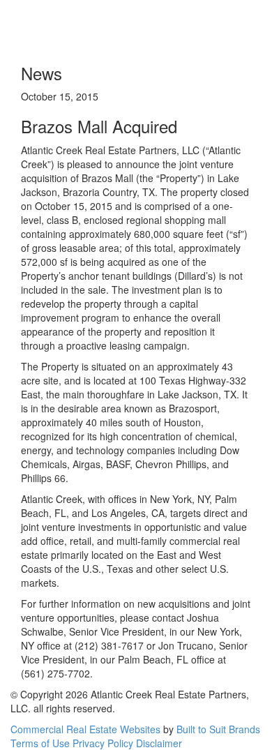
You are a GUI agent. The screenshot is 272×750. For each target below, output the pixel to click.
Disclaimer (159, 743)
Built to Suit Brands (218, 729)
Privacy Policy (103, 743)
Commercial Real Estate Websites (85, 729)
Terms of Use (40, 743)
